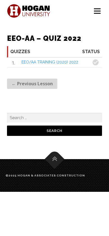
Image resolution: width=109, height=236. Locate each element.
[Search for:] (54, 118)
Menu (97, 11)
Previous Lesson (32, 84)
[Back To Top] (55, 159)
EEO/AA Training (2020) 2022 (50, 62)
